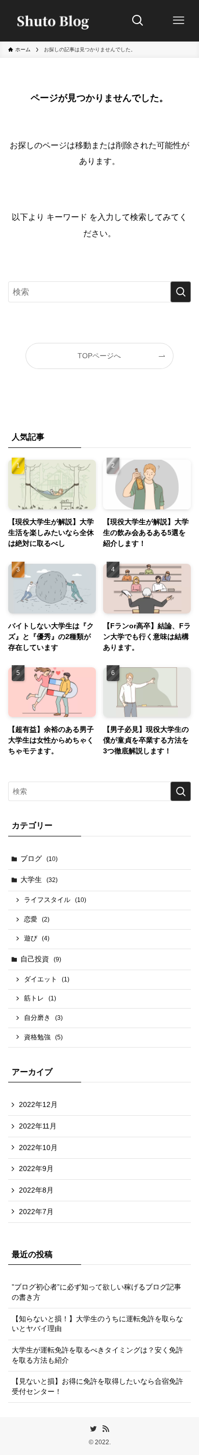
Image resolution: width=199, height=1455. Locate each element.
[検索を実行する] (180, 291)
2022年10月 (38, 1147)
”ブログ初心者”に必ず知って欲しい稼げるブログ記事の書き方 (96, 1292)
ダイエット (46, 979)
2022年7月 (36, 1211)
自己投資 (40, 959)
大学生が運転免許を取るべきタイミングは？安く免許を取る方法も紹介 (97, 1355)
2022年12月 (38, 1104)
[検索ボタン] (137, 20)
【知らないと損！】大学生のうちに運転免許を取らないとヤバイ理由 (97, 1324)
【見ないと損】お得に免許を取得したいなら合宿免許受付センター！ (97, 1386)
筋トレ (40, 998)
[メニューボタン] (178, 20)
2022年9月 (36, 1168)
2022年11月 (38, 1126)
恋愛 (36, 919)
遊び (36, 938)
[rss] (105, 1428)
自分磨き (43, 1017)
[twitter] (93, 1428)
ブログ (39, 858)
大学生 (39, 879)
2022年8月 (36, 1190)
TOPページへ (99, 356)
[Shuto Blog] (50, 20)
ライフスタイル (55, 900)
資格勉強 (43, 1037)
